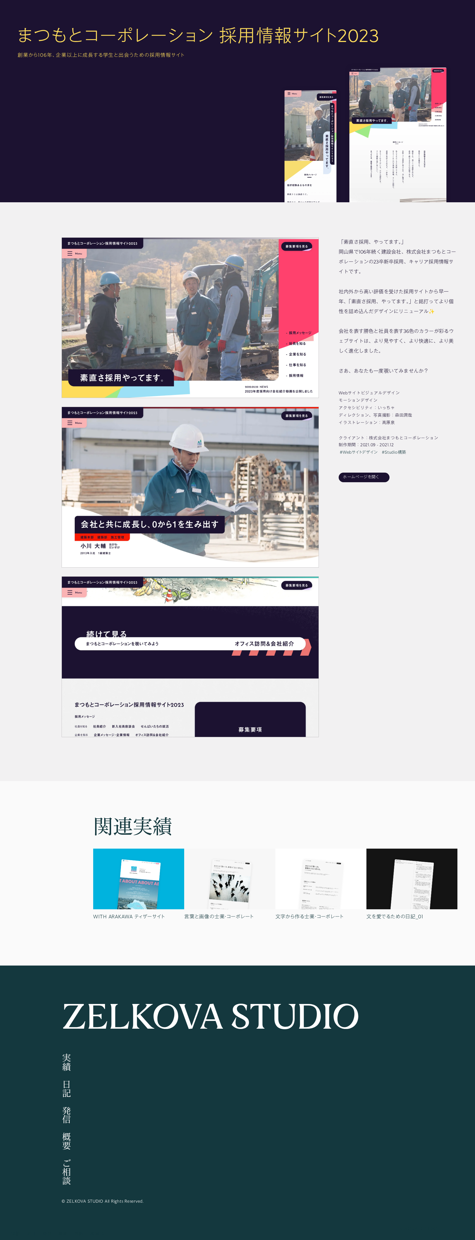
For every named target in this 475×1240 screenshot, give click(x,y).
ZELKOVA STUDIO (211, 1018)
